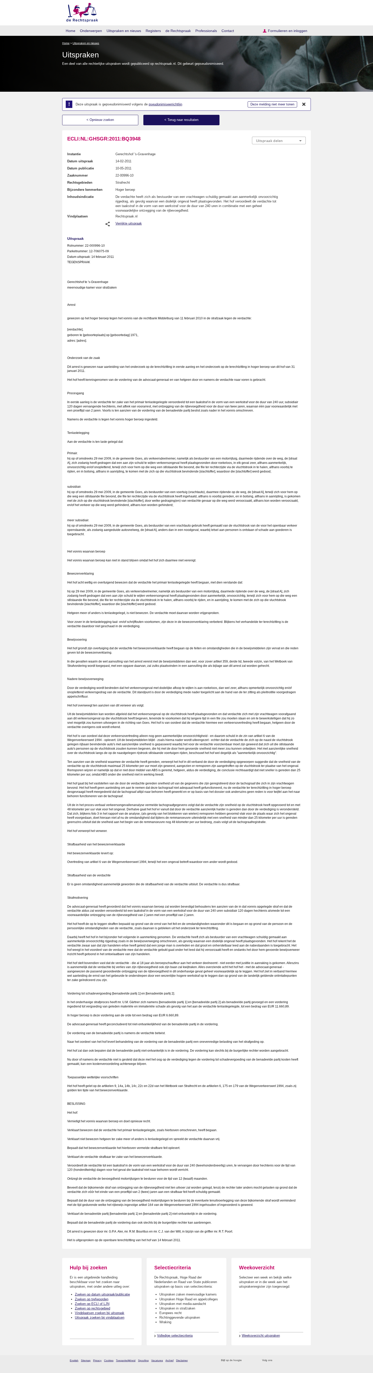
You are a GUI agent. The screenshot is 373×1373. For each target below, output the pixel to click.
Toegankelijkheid (125, 1360)
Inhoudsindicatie (80, 197)
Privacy (97, 1360)
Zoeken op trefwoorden (91, 1299)
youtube (303, 1360)
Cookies (108, 1360)
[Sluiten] (304, 104)
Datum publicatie (80, 168)
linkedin (296, 1360)
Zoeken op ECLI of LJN (92, 1304)
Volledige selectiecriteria (175, 1335)
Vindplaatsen (77, 216)
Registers (153, 31)
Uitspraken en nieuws (124, 31)
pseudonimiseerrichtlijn (165, 104)
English (74, 1360)
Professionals (206, 31)
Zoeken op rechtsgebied (92, 1308)
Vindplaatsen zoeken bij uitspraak (99, 1313)
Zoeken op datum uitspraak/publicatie (102, 1294)
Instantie (74, 154)
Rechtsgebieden (79, 182)
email (253, 1360)
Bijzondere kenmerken (85, 190)
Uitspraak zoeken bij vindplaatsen (99, 1317)
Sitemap (86, 1360)
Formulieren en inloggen (287, 31)
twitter (276, 1360)
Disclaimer (182, 1360)
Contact (228, 31)
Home (70, 31)
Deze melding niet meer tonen (272, 104)
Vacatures (157, 1360)
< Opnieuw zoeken (100, 120)
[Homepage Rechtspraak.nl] (80, 11)
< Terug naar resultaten (181, 120)
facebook (283, 1360)
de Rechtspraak (178, 31)
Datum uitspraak (80, 161)
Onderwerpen (91, 31)
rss (246, 1360)
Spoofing (143, 1360)
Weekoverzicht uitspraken (261, 1335)
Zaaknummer (77, 175)
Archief (169, 1360)
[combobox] (279, 140)
